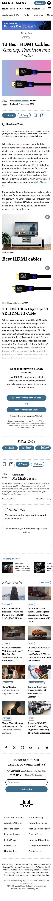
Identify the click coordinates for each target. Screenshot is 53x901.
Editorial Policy (36, 817)
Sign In (39, 416)
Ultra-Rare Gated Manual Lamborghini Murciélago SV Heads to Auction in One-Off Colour (39, 615)
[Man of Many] (26, 803)
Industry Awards (12, 834)
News (5, 8)
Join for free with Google (28, 397)
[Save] (35, 115)
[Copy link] (47, 92)
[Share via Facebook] (47, 75)
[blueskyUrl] (47, 747)
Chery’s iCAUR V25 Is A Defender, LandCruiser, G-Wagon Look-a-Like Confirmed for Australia (39, 654)
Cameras (38, 15)
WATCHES (19, 563)
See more (45, 582)
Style (20, 8)
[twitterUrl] (14, 747)
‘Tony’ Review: (11, 690)
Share (10, 115)
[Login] (49, 3)
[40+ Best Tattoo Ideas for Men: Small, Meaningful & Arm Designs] (39, 567)
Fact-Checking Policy (39, 828)
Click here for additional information (33, 875)
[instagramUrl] (22, 747)
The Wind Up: (22, 569)
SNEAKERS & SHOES (36, 683)
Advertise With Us (13, 823)
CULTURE (7, 604)
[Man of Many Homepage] (14, 3)
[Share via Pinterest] (47, 87)
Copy (25, 115)
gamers (24, 158)
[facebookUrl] (6, 747)
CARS (31, 604)
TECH (26, 38)
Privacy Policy (35, 834)
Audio (26, 15)
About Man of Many (43, 499)
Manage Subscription (39, 845)
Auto (27, 8)
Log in (34, 515)
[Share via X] (47, 81)
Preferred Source (45, 448)
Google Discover (11, 448)
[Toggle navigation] (49, 8)
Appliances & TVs (10, 15)
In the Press (10, 840)
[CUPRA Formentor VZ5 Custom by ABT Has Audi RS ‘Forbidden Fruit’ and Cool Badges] (13, 633)
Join (42, 515)
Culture (36, 8)
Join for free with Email (26, 409)
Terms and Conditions (39, 840)
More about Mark (8, 499)
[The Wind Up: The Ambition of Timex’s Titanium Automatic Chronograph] (7, 567)
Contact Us (10, 845)
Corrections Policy (38, 823)
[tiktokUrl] (38, 747)
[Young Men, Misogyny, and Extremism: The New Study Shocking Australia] (13, 708)
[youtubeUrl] (30, 747)
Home (23, 33)
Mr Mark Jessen (21, 100)
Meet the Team (11, 828)
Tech (12, 8)
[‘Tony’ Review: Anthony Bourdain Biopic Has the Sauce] (13, 672)
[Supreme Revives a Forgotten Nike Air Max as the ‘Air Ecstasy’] (39, 672)
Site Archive (35, 851)
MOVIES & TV (8, 683)
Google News (28, 448)
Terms (34, 421)
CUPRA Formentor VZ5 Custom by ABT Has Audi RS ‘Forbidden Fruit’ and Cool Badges (12, 654)
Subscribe (40, 3)
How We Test (10, 851)
